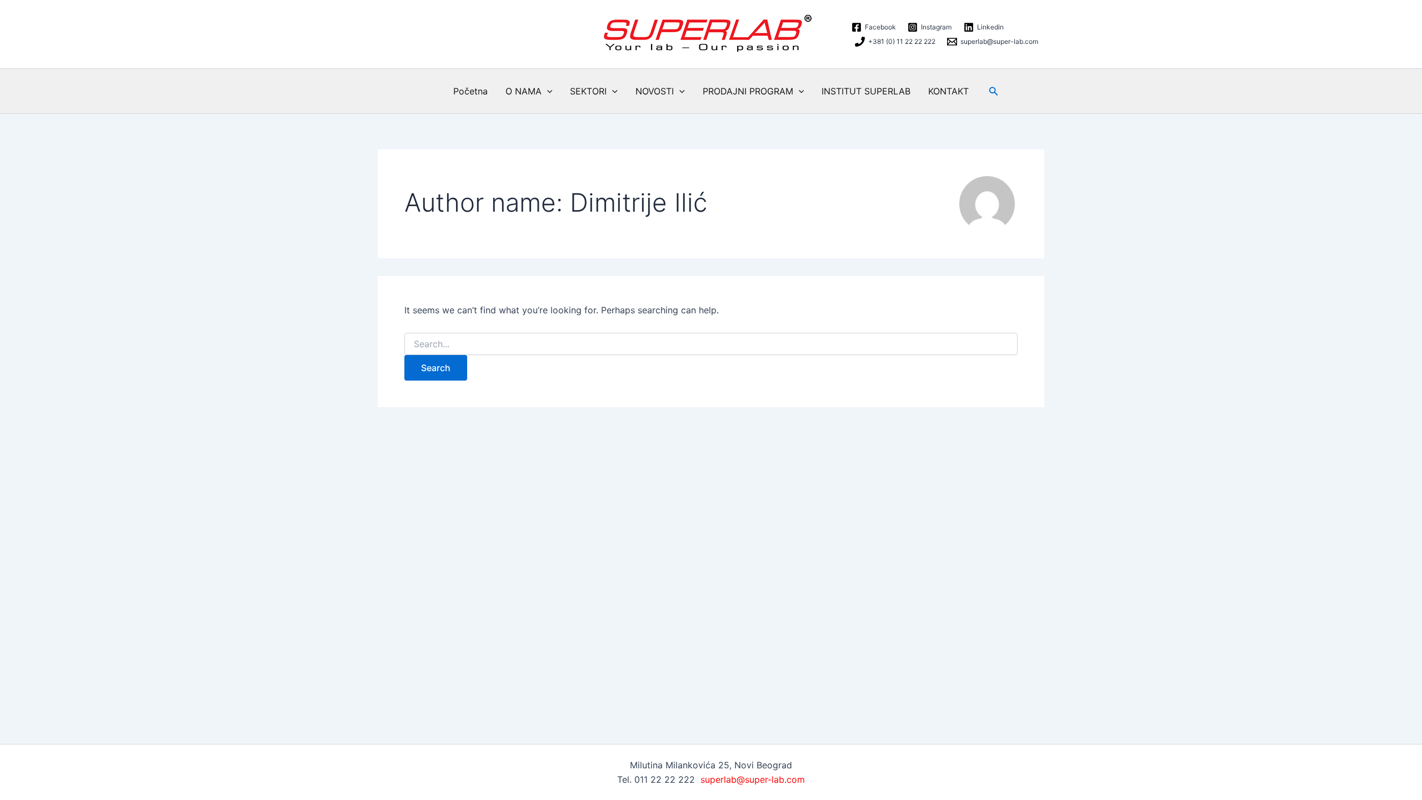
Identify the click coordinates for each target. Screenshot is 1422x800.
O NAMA (523, 91)
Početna (470, 91)
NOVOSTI (654, 91)
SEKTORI (588, 91)
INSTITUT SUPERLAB (866, 91)
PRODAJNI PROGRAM (748, 91)
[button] (547, 91)
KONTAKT (948, 91)
